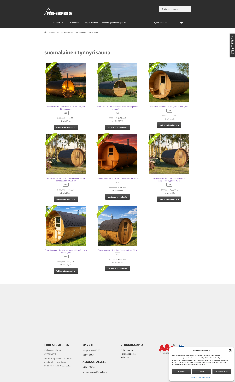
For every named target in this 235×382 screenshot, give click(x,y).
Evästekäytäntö (196, 377)
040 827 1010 (64, 365)
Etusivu (50, 32)
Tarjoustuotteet (91, 22)
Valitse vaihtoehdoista (65, 127)
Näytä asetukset (221, 371)
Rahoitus (125, 357)
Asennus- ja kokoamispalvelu (114, 22)
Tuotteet (56, 22)
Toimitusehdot (127, 350)
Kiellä (202, 371)
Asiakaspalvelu (74, 22)
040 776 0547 (88, 355)
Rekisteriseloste (206, 377)
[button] (230, 350)
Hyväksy (181, 371)
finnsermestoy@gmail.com (94, 371)
